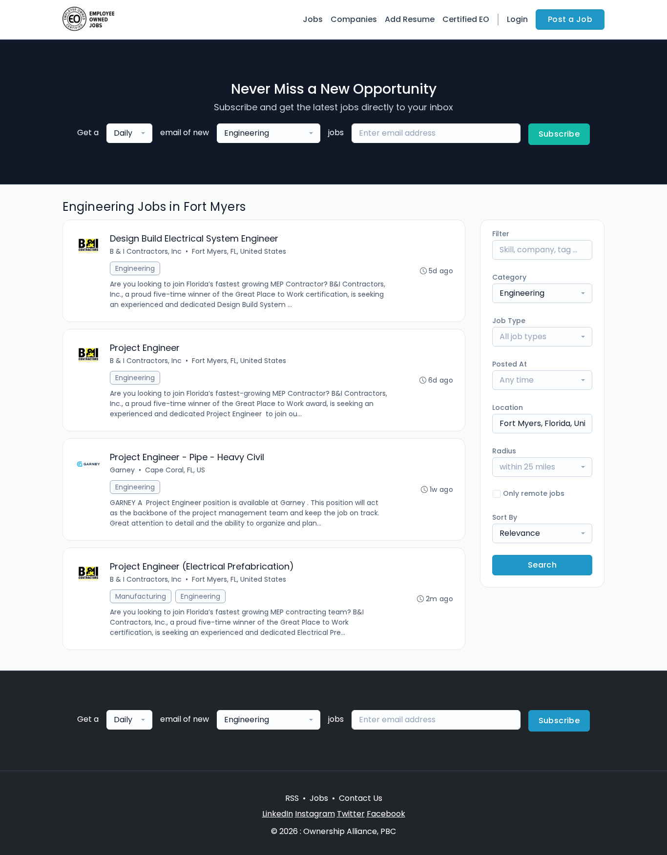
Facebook (386, 813)
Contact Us (360, 798)
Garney (122, 470)
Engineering (135, 268)
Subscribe (559, 134)
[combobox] (129, 133)
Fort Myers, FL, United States (239, 251)
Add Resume (410, 19)
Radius (504, 451)
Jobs (313, 19)
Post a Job (570, 19)
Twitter (351, 813)
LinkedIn (277, 813)
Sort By (504, 517)
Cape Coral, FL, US (175, 470)
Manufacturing (140, 596)
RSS (292, 798)
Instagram (315, 813)
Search (542, 564)
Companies (354, 19)
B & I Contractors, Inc (146, 251)
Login (517, 19)
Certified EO (465, 19)
